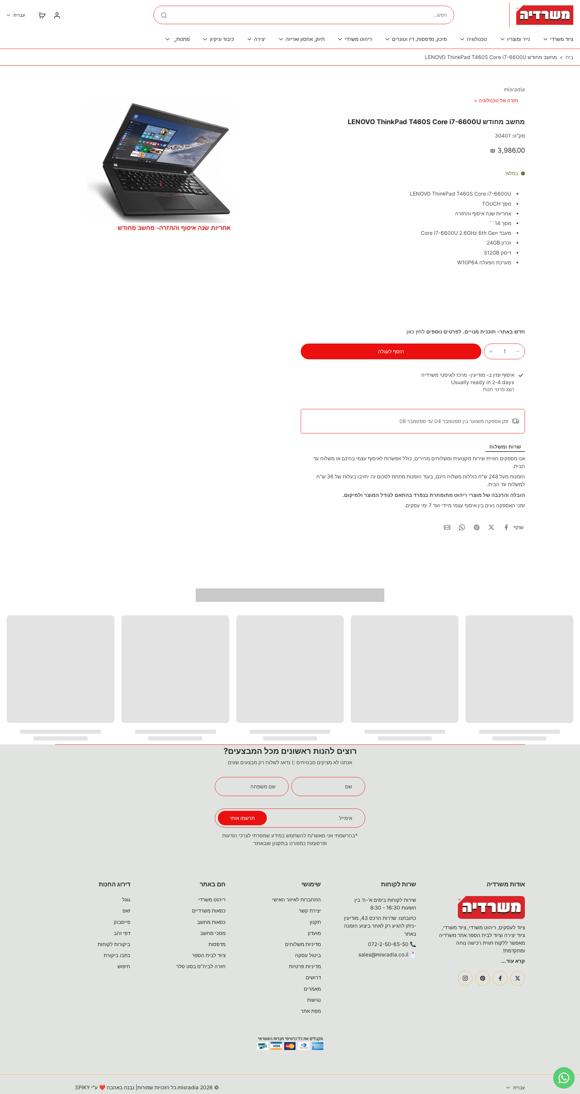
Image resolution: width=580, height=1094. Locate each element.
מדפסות (217, 944)
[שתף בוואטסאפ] (461, 527)
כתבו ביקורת (117, 955)
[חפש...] (163, 15)
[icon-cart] (42, 15)
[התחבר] (56, 15)
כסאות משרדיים (209, 910)
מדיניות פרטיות (305, 966)
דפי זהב (122, 933)
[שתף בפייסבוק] (506, 527)
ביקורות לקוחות (114, 944)
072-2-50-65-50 (388, 944)
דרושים (313, 977)
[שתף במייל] (447, 527)
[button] (391, 351)
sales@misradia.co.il (383, 954)
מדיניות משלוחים (303, 944)
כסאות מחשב (211, 922)
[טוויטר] (517, 978)
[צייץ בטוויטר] (491, 527)
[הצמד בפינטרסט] (476, 527)
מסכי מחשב (213, 933)
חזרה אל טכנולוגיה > (496, 100)
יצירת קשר (310, 910)
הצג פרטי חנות (498, 389)
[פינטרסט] (482, 978)
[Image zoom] (167, 160)
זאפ (126, 910)
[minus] (518, 351)
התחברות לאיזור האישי (296, 899)
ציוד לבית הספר (209, 955)
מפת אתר (311, 1011)
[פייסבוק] (500, 978)
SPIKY (82, 1087)
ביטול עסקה (308, 955)
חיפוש (123, 966)
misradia (514, 89)
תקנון (315, 922)
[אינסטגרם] (465, 978)
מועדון (314, 933)
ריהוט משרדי (212, 899)
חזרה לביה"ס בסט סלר (201, 966)
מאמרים (312, 989)
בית (569, 57)
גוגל (126, 899)
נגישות (314, 1000)
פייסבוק (122, 922)
